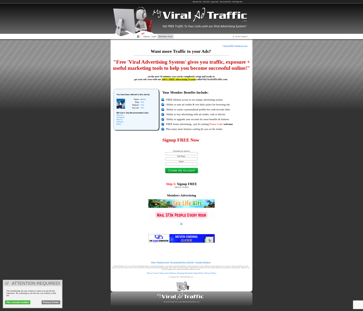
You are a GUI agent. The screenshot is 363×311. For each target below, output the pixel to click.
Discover (120, 115)
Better (119, 124)
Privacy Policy (210, 273)
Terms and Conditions (167, 273)
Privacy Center (152, 273)
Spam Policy (199, 273)
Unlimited (120, 117)
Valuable (120, 122)
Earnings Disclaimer (185, 273)
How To (120, 119)
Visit (142, 102)
